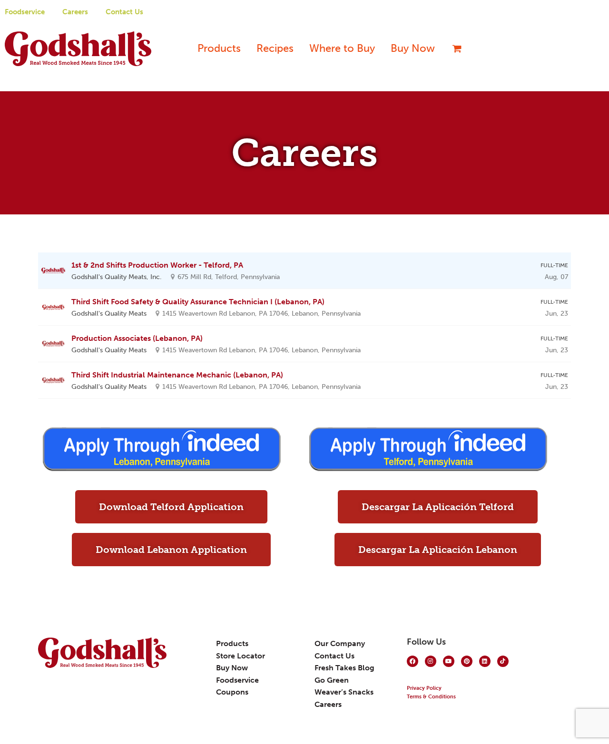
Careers (75, 12)
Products (219, 48)
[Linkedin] (485, 661)
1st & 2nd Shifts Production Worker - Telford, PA (157, 265)
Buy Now (413, 48)
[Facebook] (412, 661)
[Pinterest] (466, 661)
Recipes (275, 48)
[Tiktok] (503, 661)
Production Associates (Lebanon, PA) (137, 338)
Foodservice (25, 12)
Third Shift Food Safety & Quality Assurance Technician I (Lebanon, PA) (197, 301)
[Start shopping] (453, 48)
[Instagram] (430, 661)
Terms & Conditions (431, 697)
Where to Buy (342, 48)
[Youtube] (448, 661)
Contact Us (124, 12)
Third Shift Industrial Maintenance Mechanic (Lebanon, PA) (177, 374)
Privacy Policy (424, 688)
